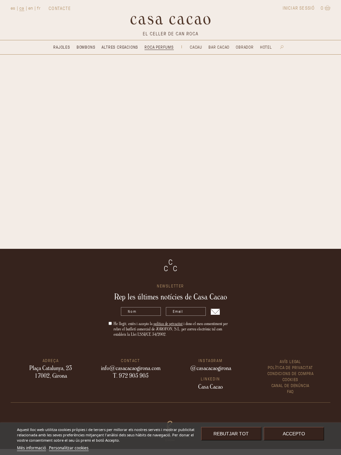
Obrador (245, 47)
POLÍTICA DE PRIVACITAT (290, 367)
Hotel (266, 47)
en (30, 8)
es (13, 8)
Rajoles (61, 47)
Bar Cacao (218, 47)
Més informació (31, 448)
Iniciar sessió (299, 8)
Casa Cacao (210, 386)
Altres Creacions (120, 47)
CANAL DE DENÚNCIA (290, 385)
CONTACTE (60, 8)
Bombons (86, 47)
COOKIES (290, 379)
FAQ (290, 391)
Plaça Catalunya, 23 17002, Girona (50, 371)
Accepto (294, 433)
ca (21, 8)
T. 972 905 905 (131, 375)
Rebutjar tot (231, 433)
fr (39, 8)
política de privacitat (168, 323)
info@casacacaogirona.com (131, 368)
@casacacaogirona (210, 368)
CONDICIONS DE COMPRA (290, 373)
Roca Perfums (159, 47)
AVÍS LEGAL (290, 361)
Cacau (196, 47)
